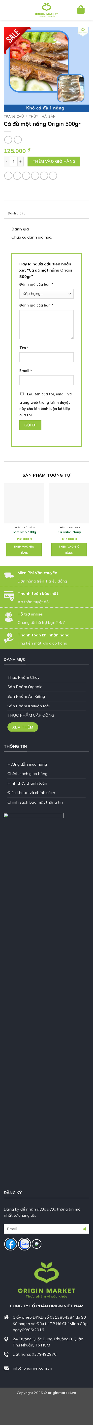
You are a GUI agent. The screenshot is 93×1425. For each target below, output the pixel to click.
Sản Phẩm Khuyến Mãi (28, 705)
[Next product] (8, 140)
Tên (24, 348)
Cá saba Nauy (69, 532)
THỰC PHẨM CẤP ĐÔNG (30, 715)
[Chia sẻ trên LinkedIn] (53, 176)
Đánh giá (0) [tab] (17, 213)
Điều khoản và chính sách (31, 792)
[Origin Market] (46, 10)
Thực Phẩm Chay (23, 677)
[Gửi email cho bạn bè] (35, 176)
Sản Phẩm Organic (24, 686)
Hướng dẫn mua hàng (27, 764)
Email (25, 371)
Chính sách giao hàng (27, 773)
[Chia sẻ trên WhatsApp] (8, 176)
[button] (12, 10)
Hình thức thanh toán (27, 783)
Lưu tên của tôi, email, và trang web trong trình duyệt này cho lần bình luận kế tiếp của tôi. (45, 404)
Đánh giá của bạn (36, 284)
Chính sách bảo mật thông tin (35, 802)
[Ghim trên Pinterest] (44, 176)
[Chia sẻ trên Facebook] (17, 176)
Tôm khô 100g (24, 532)
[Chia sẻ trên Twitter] (26, 176)
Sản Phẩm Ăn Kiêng (26, 696)
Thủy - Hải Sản (42, 116)
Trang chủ (14, 116)
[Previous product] (18, 140)
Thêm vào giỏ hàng (54, 161)
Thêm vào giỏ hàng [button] (23, 550)
